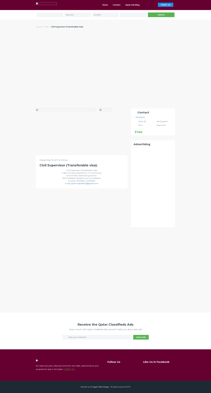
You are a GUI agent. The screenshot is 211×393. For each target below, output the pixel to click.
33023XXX (140, 117)
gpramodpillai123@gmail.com (84, 183)
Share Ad (142, 121)
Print (140, 125)
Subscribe (141, 337)
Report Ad (161, 125)
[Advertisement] (105, 51)
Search (161, 15)
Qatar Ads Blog (132, 5)
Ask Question (162, 121)
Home (105, 5)
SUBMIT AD (165, 5)
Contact (116, 5)
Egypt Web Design (101, 387)
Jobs (46, 27)
